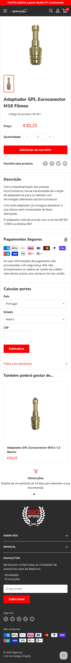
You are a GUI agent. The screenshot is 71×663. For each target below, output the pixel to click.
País (6, 296)
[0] (65, 11)
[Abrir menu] (5, 11)
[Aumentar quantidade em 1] (49, 136)
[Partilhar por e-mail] (65, 163)
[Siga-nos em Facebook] (5, 619)
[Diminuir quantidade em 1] (27, 136)
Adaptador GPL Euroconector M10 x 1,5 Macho (33, 450)
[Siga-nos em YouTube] (32, 619)
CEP (6, 328)
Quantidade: (12, 137)
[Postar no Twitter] (58, 163)
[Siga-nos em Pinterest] (25, 619)
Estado (8, 312)
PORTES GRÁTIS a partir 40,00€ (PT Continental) (36, 2)
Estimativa (16, 349)
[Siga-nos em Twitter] (12, 619)
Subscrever (17, 599)
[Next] (68, 422)
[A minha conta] (57, 11)
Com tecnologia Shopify (17, 656)
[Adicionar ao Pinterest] (51, 163)
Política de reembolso (18, 364)
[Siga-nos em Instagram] (19, 619)
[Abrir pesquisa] (51, 11)
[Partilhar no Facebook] (45, 163)
